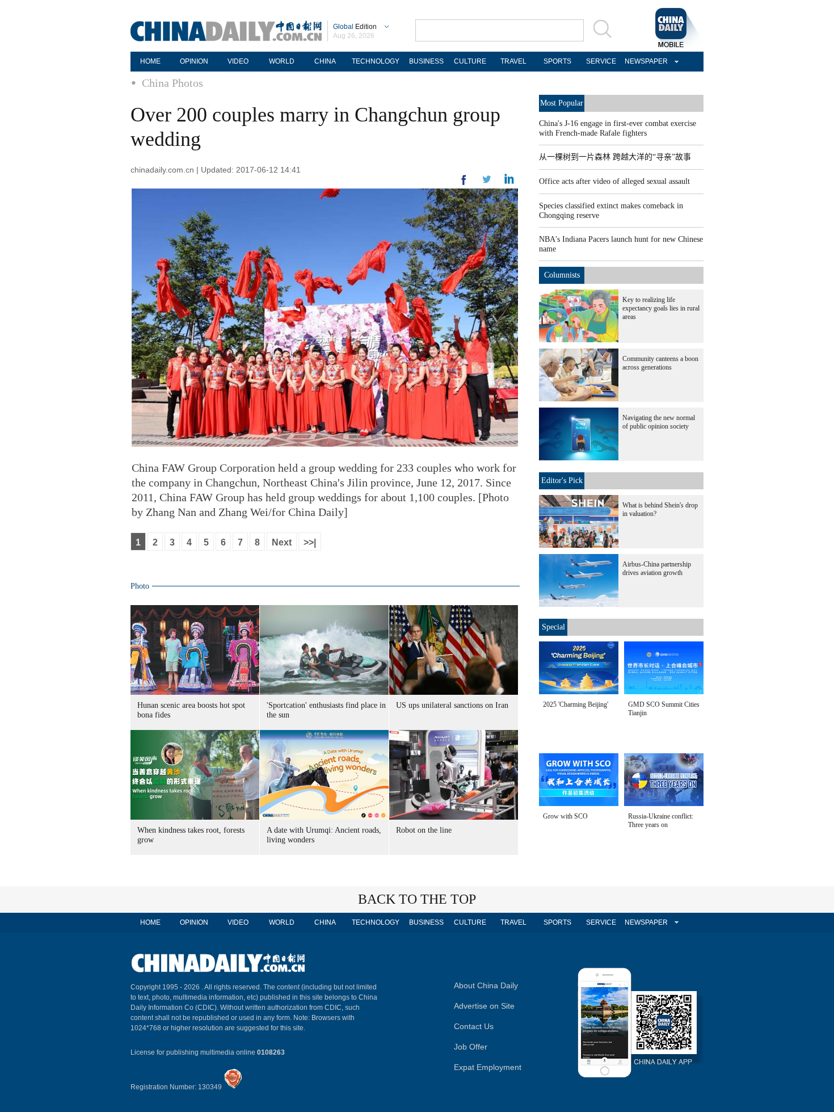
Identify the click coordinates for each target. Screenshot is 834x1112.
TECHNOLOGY (375, 61)
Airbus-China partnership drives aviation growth (656, 568)
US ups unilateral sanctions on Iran (452, 705)
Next (282, 542)
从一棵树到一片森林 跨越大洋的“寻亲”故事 (615, 157)
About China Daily (486, 985)
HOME (150, 61)
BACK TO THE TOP (417, 899)
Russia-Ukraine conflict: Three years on (660, 820)
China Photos (172, 83)
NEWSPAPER (644, 61)
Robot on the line (424, 830)
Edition (355, 27)
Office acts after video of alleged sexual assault (614, 181)
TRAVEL (513, 61)
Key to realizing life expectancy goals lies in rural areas (661, 308)
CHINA (325, 61)
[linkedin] (487, 183)
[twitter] (509, 182)
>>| (310, 542)
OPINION (194, 61)
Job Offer (470, 1046)
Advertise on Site (484, 1005)
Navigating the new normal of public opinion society (658, 422)
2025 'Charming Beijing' (575, 704)
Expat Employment (487, 1067)
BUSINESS (426, 61)
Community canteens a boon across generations (660, 363)
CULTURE (470, 61)
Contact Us (474, 1026)
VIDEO (238, 61)
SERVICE (601, 61)
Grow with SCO (565, 816)
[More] (464, 184)
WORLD (281, 61)
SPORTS (557, 61)
